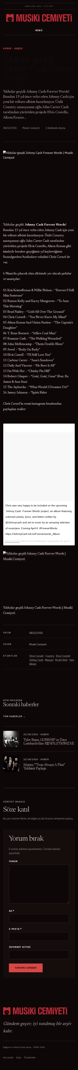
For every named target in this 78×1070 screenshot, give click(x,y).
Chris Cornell (36, 656)
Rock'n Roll (61, 660)
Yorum (13, 861)
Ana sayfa (8, 1057)
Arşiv (18, 1057)
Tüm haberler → (14, 716)
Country (49, 656)
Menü (39, 30)
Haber (18, 48)
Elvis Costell (63, 656)
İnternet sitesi (20, 947)
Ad (11, 911)
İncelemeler (30, 1057)
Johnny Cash (36, 660)
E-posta (15, 929)
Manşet (49, 660)
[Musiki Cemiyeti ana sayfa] (39, 18)
